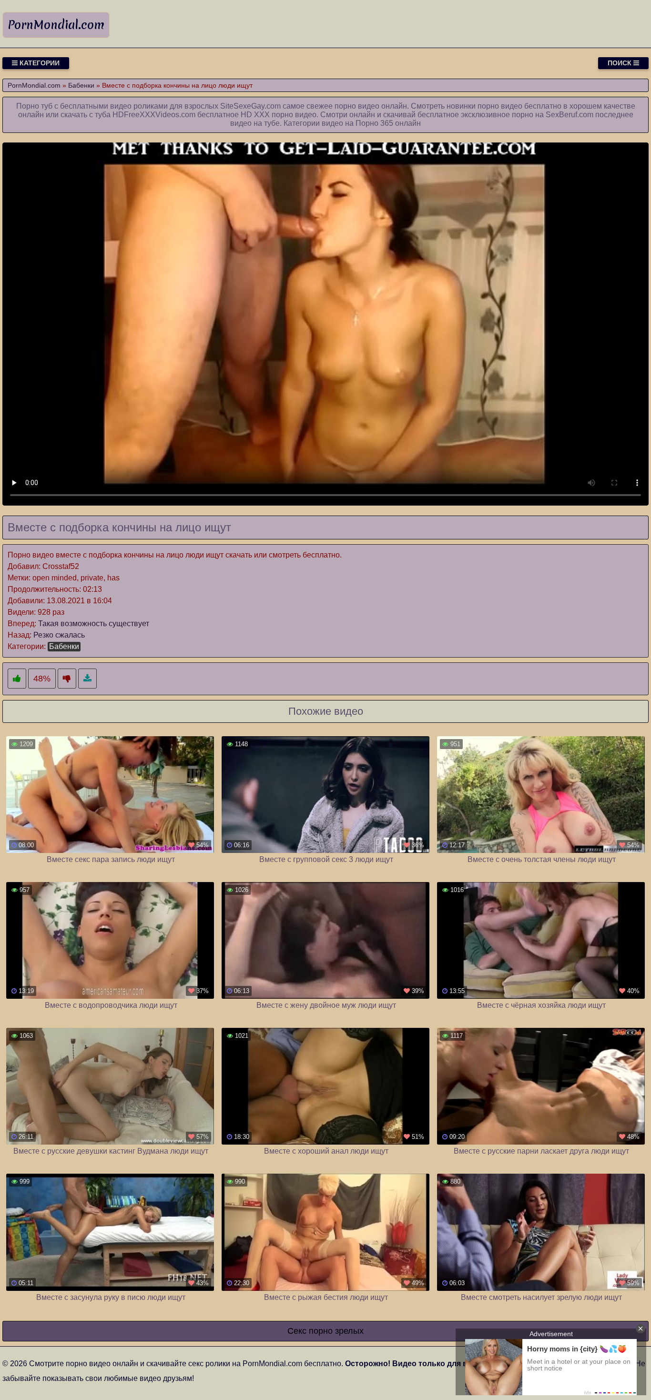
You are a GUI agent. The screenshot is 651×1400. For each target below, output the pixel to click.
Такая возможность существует (93, 623)
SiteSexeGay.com (250, 106)
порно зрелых (336, 1331)
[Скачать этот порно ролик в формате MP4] (87, 679)
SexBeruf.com (569, 115)
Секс (296, 1331)
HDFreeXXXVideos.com (153, 115)
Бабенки (64, 646)
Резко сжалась (59, 635)
